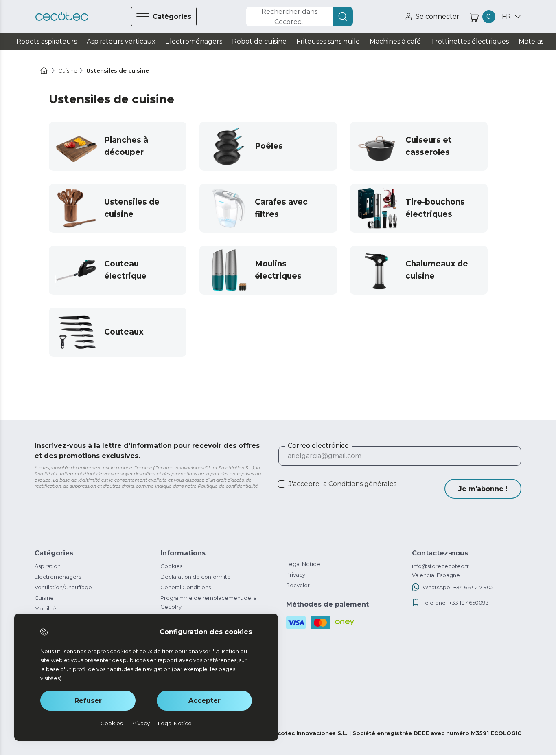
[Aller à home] (44, 70)
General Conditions (185, 587)
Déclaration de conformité (195, 576)
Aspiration (48, 566)
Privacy (295, 574)
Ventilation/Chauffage (63, 587)
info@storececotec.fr (440, 566)
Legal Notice (303, 564)
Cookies (171, 566)
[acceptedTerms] (281, 484)
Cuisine (44, 597)
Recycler (298, 585)
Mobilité (45, 608)
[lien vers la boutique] (62, 16)
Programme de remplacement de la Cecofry (208, 602)
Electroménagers (58, 576)
